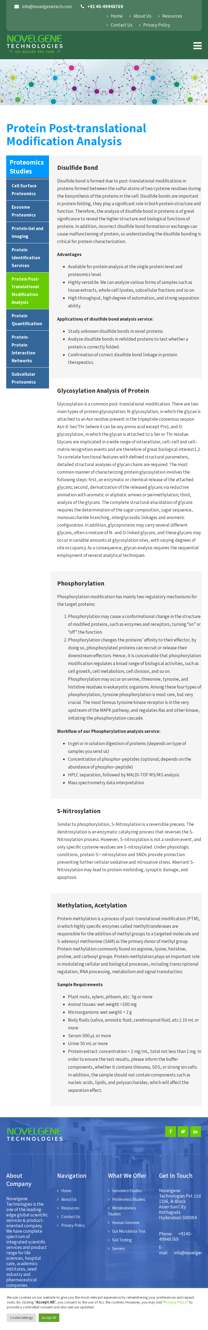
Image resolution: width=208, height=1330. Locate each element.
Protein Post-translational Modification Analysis (25, 290)
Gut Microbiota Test (128, 1231)
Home (117, 16)
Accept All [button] (49, 1317)
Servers (118, 1248)
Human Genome (125, 1222)
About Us (142, 16)
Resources (172, 16)
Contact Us (121, 25)
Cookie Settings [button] (21, 1317)
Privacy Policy (156, 25)
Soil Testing (122, 1239)
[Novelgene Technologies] (34, 55)
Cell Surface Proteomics (24, 190)
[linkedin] (195, 1131)
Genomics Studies (127, 1190)
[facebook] (170, 1131)
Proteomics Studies (128, 1199)
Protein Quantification (27, 320)
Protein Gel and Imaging (27, 232)
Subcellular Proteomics (24, 378)
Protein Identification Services (26, 257)
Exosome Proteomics (24, 211)
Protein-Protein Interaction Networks (23, 349)
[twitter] (183, 1131)
